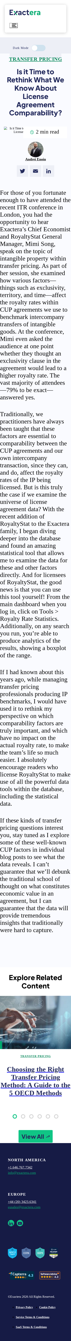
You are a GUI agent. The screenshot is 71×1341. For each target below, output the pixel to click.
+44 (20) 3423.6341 (22, 1202)
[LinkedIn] (48, 171)
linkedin (11, 1223)
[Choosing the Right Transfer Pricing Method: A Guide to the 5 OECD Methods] (35, 1022)
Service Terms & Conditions (32, 1317)
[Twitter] (22, 171)
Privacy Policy (24, 1307)
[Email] (35, 171)
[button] (15, 1116)
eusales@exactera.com (24, 1207)
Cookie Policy (47, 1307)
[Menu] (13, 25)
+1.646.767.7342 (20, 1167)
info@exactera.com (22, 1173)
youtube (20, 1223)
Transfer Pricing (35, 59)
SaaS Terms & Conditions (31, 1327)
